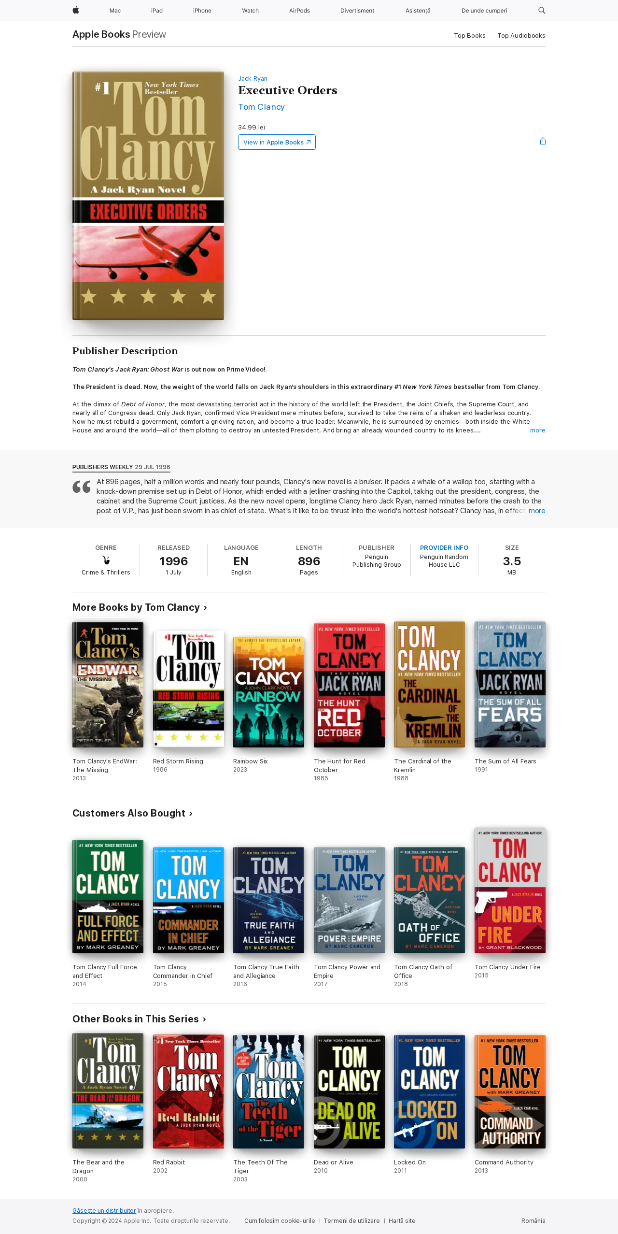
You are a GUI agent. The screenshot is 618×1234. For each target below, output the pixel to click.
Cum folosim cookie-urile (279, 1221)
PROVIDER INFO (444, 547)
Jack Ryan (252, 78)
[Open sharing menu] (543, 142)
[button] (541, 10)
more (538, 430)
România (533, 1221)
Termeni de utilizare (351, 1221)
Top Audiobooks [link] (521, 35)
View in (273, 142)
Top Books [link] (470, 35)
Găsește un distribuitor (104, 1210)
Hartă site (402, 1221)
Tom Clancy (261, 106)
